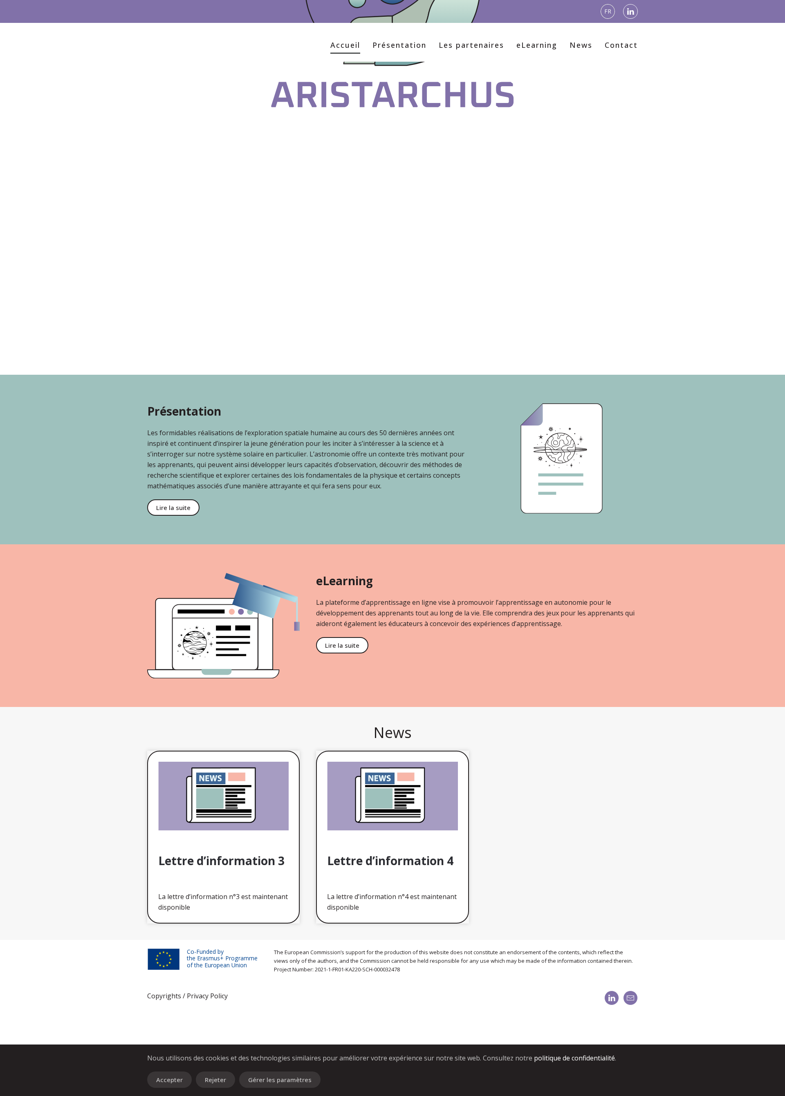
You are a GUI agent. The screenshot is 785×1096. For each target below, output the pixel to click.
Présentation (399, 45)
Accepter (169, 1080)
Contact (621, 45)
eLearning (536, 45)
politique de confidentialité (574, 1058)
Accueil (345, 45)
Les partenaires (471, 45)
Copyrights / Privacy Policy (187, 995)
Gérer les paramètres (280, 1080)
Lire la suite (173, 507)
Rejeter (215, 1080)
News (581, 45)
